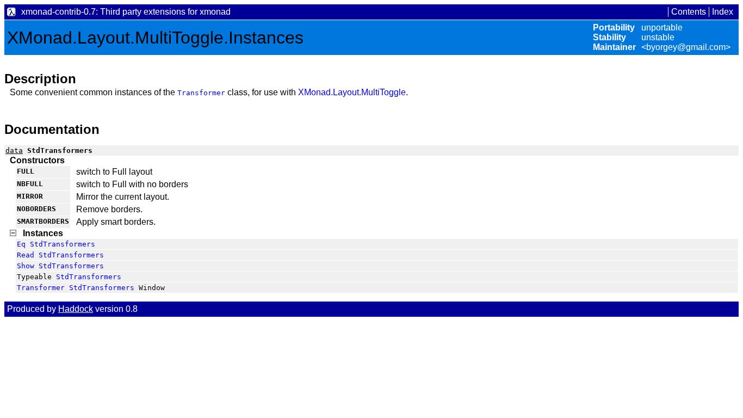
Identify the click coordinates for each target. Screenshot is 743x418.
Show (25, 266)
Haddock (75, 309)
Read (25, 255)
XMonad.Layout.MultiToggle (352, 92)
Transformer (201, 93)
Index (722, 11)
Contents (688, 11)
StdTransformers (62, 244)
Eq (21, 244)
